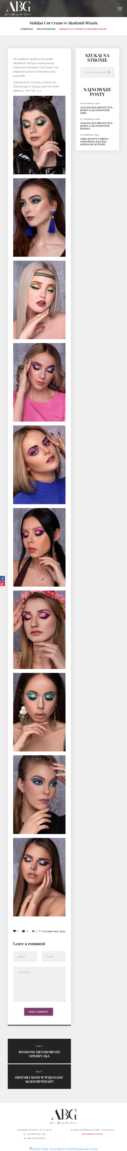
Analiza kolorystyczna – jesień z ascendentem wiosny (97, 126)
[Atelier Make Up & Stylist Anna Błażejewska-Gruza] (63, 1148)
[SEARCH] (109, 72)
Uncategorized (46, 29)
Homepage (26, 29)
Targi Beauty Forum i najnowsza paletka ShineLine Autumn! (94, 141)
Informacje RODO (92, 1134)
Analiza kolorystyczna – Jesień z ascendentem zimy (97, 110)
